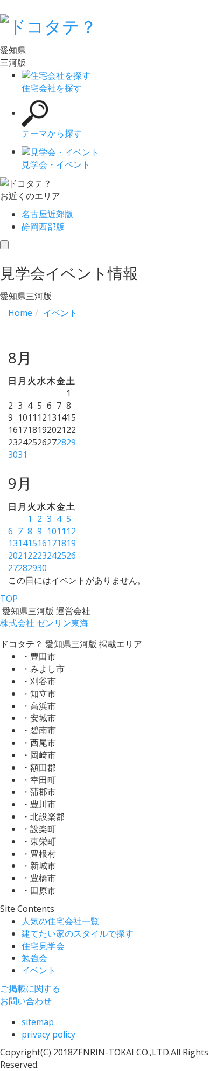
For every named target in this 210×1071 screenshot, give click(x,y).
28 (61, 442)
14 (22, 543)
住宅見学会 (43, 946)
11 (61, 531)
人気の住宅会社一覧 (60, 921)
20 (13, 555)
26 (71, 555)
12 (71, 531)
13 (13, 543)
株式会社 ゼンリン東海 (44, 623)
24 (52, 555)
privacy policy (48, 1034)
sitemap (38, 1022)
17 (52, 543)
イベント (39, 970)
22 (32, 555)
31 (22, 455)
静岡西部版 (43, 226)
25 (61, 555)
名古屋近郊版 (47, 214)
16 (42, 543)
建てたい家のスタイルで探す (78, 933)
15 (32, 543)
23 (42, 555)
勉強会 (34, 958)
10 (52, 531)
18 (61, 543)
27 (13, 568)
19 (71, 543)
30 (13, 455)
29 (71, 442)
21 (22, 555)
